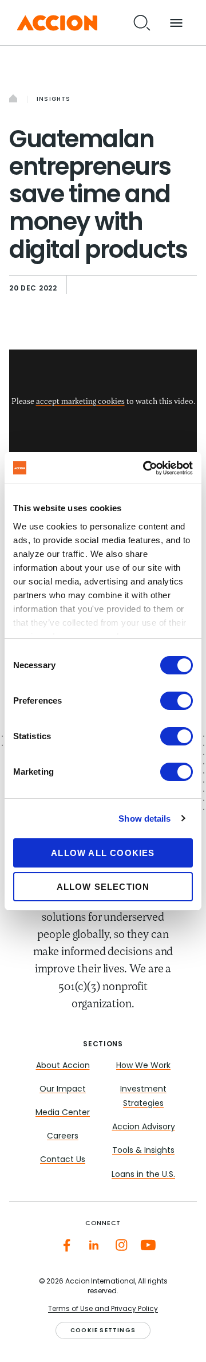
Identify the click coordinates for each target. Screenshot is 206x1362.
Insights (54, 99)
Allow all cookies (102, 853)
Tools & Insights (143, 1151)
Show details (144, 818)
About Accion (63, 1066)
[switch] (176, 701)
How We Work (143, 1066)
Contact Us (62, 1160)
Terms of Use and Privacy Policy (103, 1309)
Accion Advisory (143, 1127)
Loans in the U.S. (143, 1175)
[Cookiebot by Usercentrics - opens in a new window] (145, 468)
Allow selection (103, 887)
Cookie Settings (103, 1331)
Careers (62, 1136)
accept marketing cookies (80, 402)
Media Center (62, 1113)
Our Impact (62, 1089)
